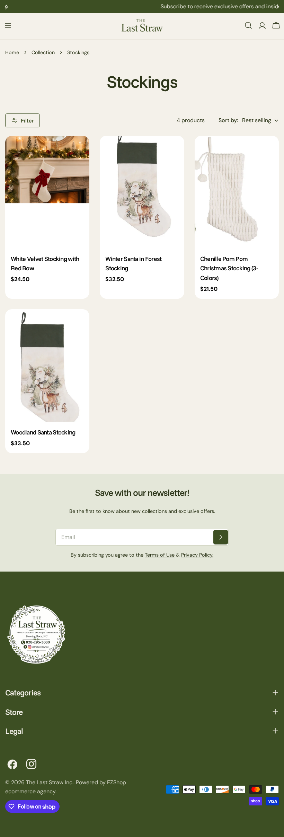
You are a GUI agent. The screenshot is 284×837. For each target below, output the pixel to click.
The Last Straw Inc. (49, 782)
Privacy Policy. (197, 555)
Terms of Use (160, 555)
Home (12, 52)
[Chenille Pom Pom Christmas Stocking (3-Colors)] (237, 192)
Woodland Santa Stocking (43, 432)
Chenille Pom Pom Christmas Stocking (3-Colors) (229, 268)
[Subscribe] (220, 537)
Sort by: (228, 120)
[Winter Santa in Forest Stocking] (142, 192)
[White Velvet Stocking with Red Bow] (47, 192)
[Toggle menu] (8, 25)
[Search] (248, 25)
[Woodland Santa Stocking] (47, 365)
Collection (43, 52)
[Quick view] (79, 151)
